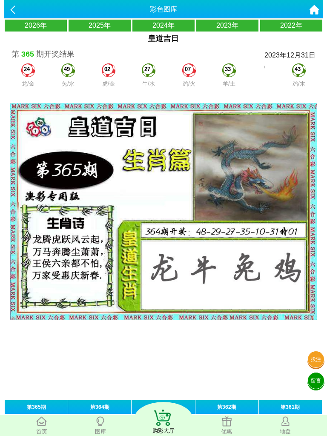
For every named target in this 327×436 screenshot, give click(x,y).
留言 (316, 381)
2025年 (100, 25)
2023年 (227, 25)
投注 (316, 359)
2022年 (291, 25)
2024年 (163, 25)
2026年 (36, 25)
